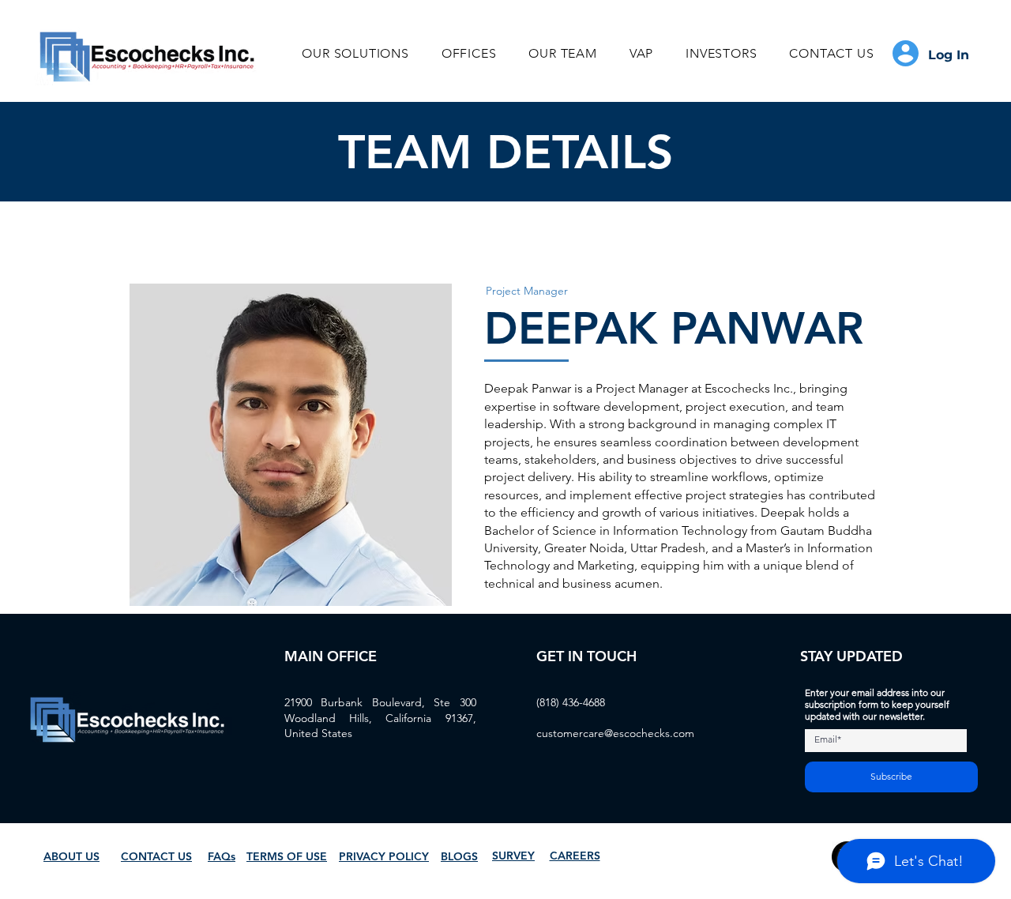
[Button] (935, 54)
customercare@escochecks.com (615, 733)
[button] (355, 53)
